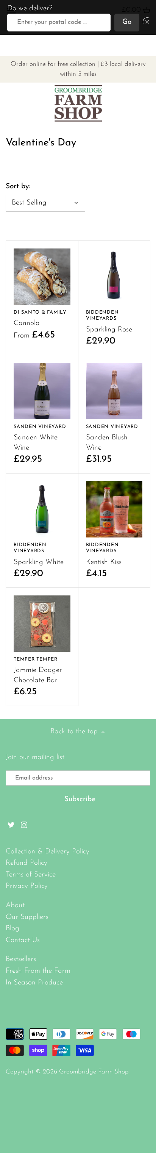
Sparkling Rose (109, 321)
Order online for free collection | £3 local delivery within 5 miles (78, 69)
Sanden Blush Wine (112, 438)
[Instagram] (24, 825)
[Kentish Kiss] (114, 509)
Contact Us (23, 940)
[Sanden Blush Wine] (114, 391)
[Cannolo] (42, 276)
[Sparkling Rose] (114, 276)
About (15, 905)
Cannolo (40, 318)
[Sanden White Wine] (42, 391)
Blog (12, 928)
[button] (144, 22)
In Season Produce (34, 982)
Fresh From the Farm (38, 971)
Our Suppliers (27, 917)
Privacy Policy (27, 886)
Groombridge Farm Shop (94, 1072)
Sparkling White (39, 554)
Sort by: (18, 186)
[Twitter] (11, 825)
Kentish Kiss (104, 554)
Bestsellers (21, 959)
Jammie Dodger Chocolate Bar (38, 670)
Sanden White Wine (40, 438)
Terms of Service (31, 874)
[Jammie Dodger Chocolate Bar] (42, 623)
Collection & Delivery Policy (47, 851)
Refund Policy (26, 863)
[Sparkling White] (42, 509)
